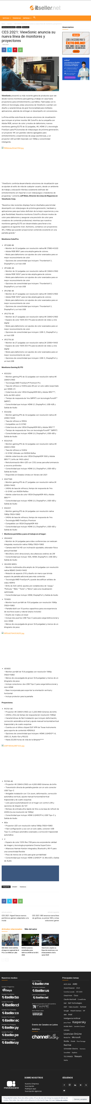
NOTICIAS (6, 18)
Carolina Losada (69, 992)
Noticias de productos (8, 27)
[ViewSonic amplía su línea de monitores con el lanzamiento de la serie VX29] (50, 940)
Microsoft (76, 1037)
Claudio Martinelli (70, 999)
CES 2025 (79, 992)
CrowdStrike (82, 999)
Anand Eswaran (69, 988)
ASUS (78, 988)
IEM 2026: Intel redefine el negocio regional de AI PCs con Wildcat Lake (10, 950)
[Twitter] (9, 49)
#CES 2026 (67, 984)
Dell (65, 1003)
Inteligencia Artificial (72, 1018)
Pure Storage (81, 1041)
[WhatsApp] (20, 49)
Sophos (74, 1052)
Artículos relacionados (12, 929)
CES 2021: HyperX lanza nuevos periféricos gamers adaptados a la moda (15, 918)
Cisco (76, 995)
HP (84, 1011)
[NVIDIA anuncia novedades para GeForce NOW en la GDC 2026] (30, 940)
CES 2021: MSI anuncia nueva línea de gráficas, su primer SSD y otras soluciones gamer (45, 918)
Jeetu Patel (67, 1023)
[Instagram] (70, 1085)
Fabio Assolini (73, 1007)
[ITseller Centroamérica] (45, 8)
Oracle (73, 1041)
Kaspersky (79, 1022)
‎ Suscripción (29, 1086)
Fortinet (83, 1007)
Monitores (26, 27)
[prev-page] (3, 959)
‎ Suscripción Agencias (33, 1091)
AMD (75, 984)
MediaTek (67, 1037)
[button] (34, 18)
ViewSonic (23, 887)
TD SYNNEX (68, 1056)
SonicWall (67, 1053)
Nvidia (66, 1041)
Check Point (68, 996)
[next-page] (6, 959)
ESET (65, 1007)
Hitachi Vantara (75, 1011)
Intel (70, 1014)
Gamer (9, 24)
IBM (65, 1015)
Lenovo (66, 1030)
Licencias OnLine (73, 1033)
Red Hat (67, 1045)
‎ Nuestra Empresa (31, 1084)
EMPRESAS (26, 18)
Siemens (82, 1049)
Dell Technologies (75, 1003)
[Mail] (80, 1085)
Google (66, 1011)
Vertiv (66, 1060)
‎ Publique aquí (30, 1089)
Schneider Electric (71, 1049)
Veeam (78, 1056)
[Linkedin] (75, 1085)
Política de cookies (62, 1100)
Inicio (3, 24)
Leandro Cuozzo (79, 1026)
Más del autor (31, 929)
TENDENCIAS (17, 18)
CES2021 (14, 887)
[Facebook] (4, 49)
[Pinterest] (15, 49)
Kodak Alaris (68, 1026)
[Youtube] (64, 1091)
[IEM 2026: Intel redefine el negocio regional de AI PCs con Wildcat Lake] (10, 940)
